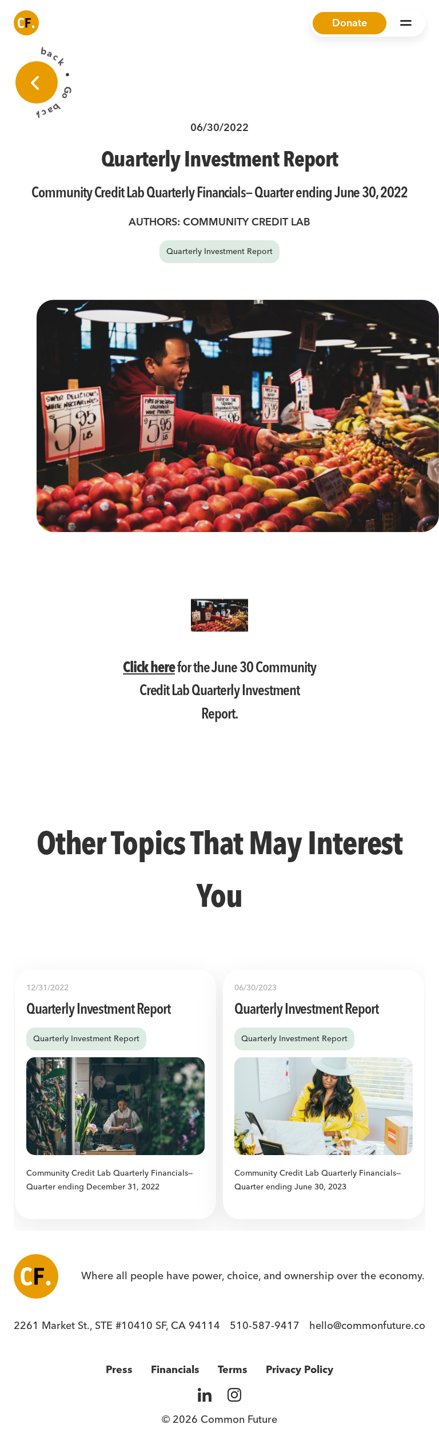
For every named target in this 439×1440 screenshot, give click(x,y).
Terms (233, 1369)
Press (119, 1369)
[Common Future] (26, 22)
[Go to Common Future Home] (36, 1276)
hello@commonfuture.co (367, 1325)
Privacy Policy (299, 1369)
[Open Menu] (406, 23)
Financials (175, 1369)
